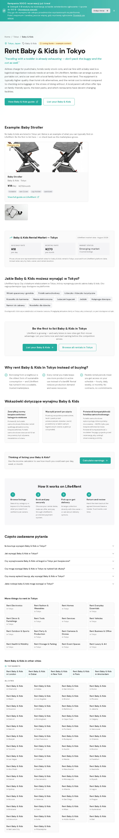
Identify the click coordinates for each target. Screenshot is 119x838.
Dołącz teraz (99, 11)
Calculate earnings (93, 460)
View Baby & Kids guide (21, 101)
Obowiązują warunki (27, 9)
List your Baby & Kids (59, 101)
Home (7, 36)
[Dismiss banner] (114, 10)
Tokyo (16, 36)
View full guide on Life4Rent (22, 197)
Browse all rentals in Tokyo (77, 347)
